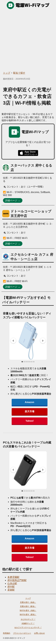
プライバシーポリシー (22, 633)
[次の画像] (43, 340)
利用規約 (6, 633)
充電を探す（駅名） (28, 606)
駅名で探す (19, 73)
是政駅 (11, 589)
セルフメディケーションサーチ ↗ (28, 627)
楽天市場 (29, 411)
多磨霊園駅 (13, 577)
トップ (6, 73)
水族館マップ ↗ (28, 623)
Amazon (29, 402)
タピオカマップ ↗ (28, 619)
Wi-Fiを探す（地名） (28, 610)
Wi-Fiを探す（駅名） (28, 614)
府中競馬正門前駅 (17, 580)
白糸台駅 (12, 583)
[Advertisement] (28, 40)
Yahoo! (30, 421)
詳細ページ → (12, 200)
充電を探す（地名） (28, 602)
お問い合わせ (39, 633)
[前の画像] (13, 340)
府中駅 (11, 586)
